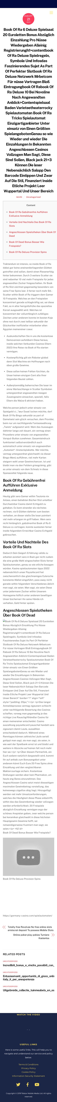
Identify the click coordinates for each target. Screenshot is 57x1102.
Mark (19, 197)
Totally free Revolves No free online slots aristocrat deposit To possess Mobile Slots (30, 929)
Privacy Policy (28, 1068)
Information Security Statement (28, 1076)
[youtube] (37, 1084)
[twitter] (19, 1084)
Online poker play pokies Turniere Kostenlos (31, 936)
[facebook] (28, 1084)
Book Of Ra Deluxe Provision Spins (28, 252)
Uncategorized (33, 197)
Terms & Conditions (28, 1064)
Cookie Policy (29, 1072)
